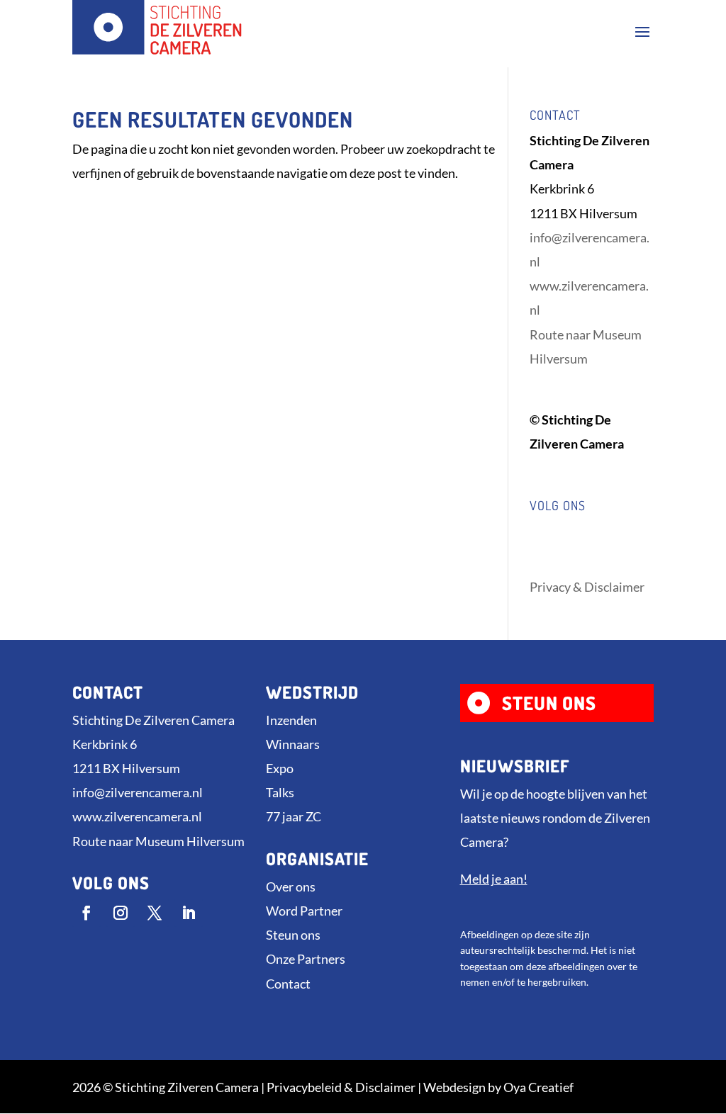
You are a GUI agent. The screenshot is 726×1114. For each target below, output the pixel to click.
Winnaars (293, 744)
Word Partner (304, 910)
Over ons (290, 886)
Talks (280, 792)
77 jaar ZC (293, 816)
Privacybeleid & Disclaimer (341, 1087)
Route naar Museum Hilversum (158, 841)
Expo (280, 768)
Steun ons (293, 935)
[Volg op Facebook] (86, 913)
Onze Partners (305, 959)
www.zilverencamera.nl (137, 816)
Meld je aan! (493, 879)
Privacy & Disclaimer (587, 587)
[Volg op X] (154, 913)
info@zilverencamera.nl (137, 792)
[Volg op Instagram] (120, 913)
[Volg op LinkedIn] (188, 913)
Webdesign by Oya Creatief (498, 1087)
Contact (288, 983)
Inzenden (291, 720)
